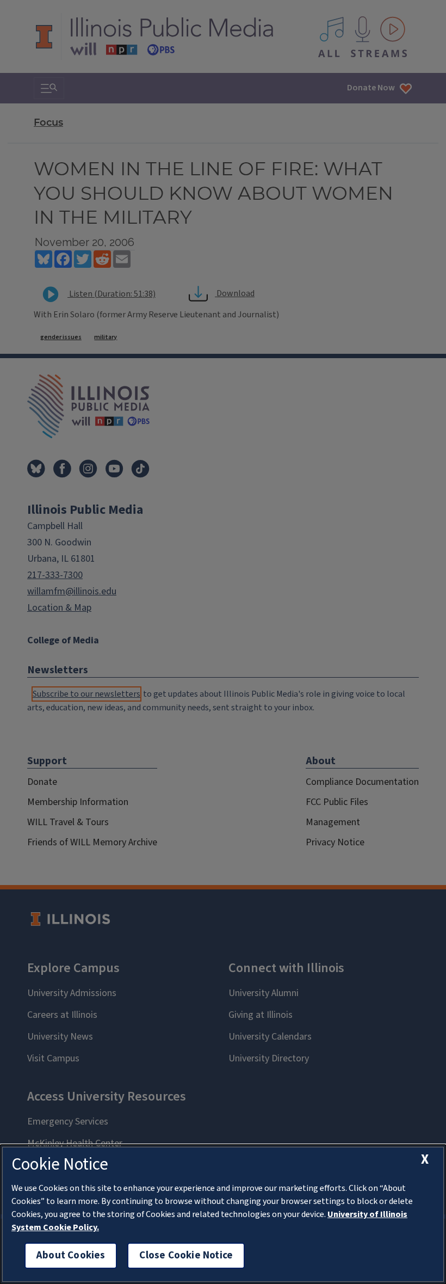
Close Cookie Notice (186, 1255)
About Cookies (70, 1255)
